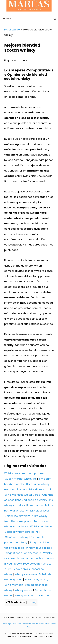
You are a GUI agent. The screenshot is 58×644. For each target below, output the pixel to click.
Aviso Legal (6, 624)
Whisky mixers (23, 590)
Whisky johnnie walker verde (22, 494)
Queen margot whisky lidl (20, 478)
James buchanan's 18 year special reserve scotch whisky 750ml (29, 564)
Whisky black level (37, 510)
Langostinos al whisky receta (23, 553)
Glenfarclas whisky (17, 537)
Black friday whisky (36, 579)
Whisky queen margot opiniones (24, 473)
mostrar (31, 602)
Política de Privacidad (38, 624)
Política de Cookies (20, 624)
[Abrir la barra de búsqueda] (54, 18)
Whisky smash (14, 585)
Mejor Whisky (12, 29)
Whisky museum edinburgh (32, 595)
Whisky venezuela (26, 574)
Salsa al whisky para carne (22, 532)
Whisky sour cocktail (39, 548)
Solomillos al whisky (17, 516)
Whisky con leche (41, 526)
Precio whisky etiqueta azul (34, 489)
